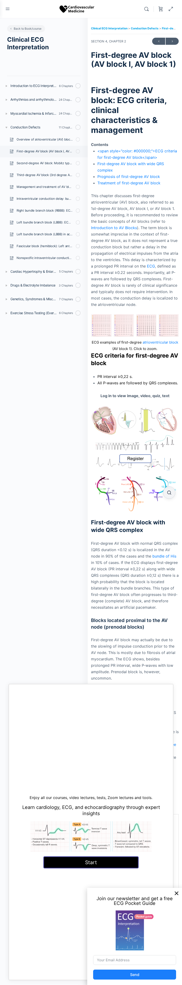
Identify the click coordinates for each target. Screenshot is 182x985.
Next (172, 41)
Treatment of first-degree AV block (128, 183)
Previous (158, 41)
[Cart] (161, 9)
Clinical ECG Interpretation (109, 28)
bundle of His (164, 556)
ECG (151, 266)
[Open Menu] (7, 8)
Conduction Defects (145, 28)
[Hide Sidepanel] (171, 9)
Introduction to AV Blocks (114, 227)
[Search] (148, 9)
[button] (176, 893)
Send (134, 974)
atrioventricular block (160, 342)
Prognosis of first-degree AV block (128, 176)
